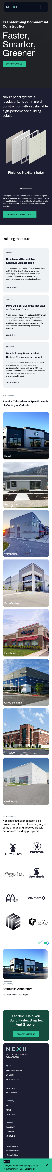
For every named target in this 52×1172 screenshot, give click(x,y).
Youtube (10, 1136)
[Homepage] (43, 7)
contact (10, 1127)
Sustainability (13, 1093)
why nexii (10, 1075)
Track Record (13, 1079)
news (8, 1110)
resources (11, 1088)
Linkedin (10, 1131)
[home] (12, 7)
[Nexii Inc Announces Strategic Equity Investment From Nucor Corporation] (24, 1165)
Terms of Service (12, 1151)
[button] (7, 187)
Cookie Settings (13, 1155)
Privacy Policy (12, 1146)
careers (10, 1114)
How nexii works (14, 1071)
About (9, 1105)
